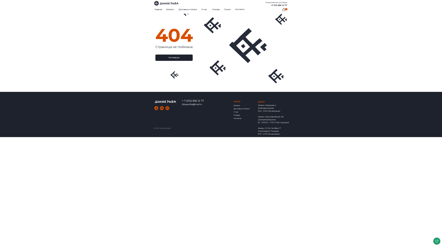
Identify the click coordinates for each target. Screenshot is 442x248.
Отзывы (237, 115)
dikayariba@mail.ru (192, 104)
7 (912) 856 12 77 (194, 100)
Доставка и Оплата (241, 109)
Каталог (237, 105)
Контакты (237, 118)
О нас (236, 112)
